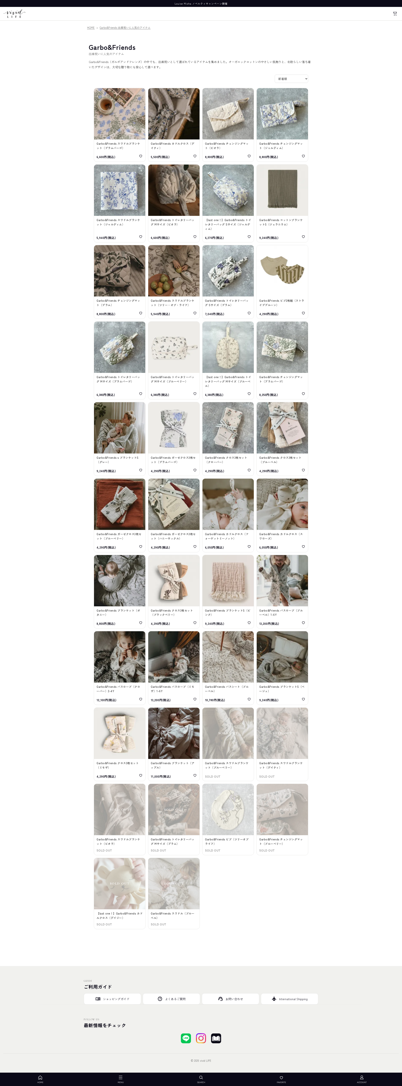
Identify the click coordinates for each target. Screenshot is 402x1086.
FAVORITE (281, 1082)
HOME (91, 28)
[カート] (395, 13)
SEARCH (201, 1082)
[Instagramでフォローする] (201, 1038)
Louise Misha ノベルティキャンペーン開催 (201, 3)
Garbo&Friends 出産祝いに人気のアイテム (125, 28)
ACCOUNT (362, 1082)
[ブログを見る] (216, 1038)
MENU (121, 1082)
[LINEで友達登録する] (186, 1038)
